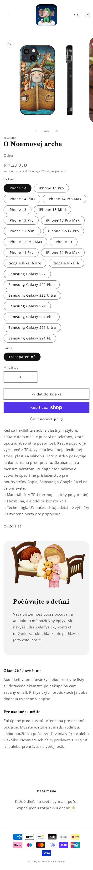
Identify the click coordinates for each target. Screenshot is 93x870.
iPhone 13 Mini (52, 209)
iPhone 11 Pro (21, 252)
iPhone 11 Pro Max (63, 252)
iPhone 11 (63, 241)
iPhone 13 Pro (21, 220)
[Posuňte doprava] (57, 131)
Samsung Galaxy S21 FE (30, 338)
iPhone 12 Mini (22, 231)
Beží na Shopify (56, 861)
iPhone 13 (17, 209)
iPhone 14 (17, 188)
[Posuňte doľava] (36, 131)
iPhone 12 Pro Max (25, 241)
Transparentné (22, 356)
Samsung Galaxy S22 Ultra (32, 295)
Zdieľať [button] (15, 526)
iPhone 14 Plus (22, 199)
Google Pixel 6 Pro (25, 263)
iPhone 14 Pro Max (64, 199)
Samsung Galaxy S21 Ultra (32, 327)
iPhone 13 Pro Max (63, 220)
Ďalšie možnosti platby (46, 419)
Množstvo (11, 367)
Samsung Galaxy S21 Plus (32, 316)
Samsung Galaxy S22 (27, 274)
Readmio (42, 861)
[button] (6, 15)
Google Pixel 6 (66, 263)
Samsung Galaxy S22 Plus (32, 284)
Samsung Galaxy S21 (27, 306)
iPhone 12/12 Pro (63, 231)
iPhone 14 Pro (51, 188)
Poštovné (29, 171)
